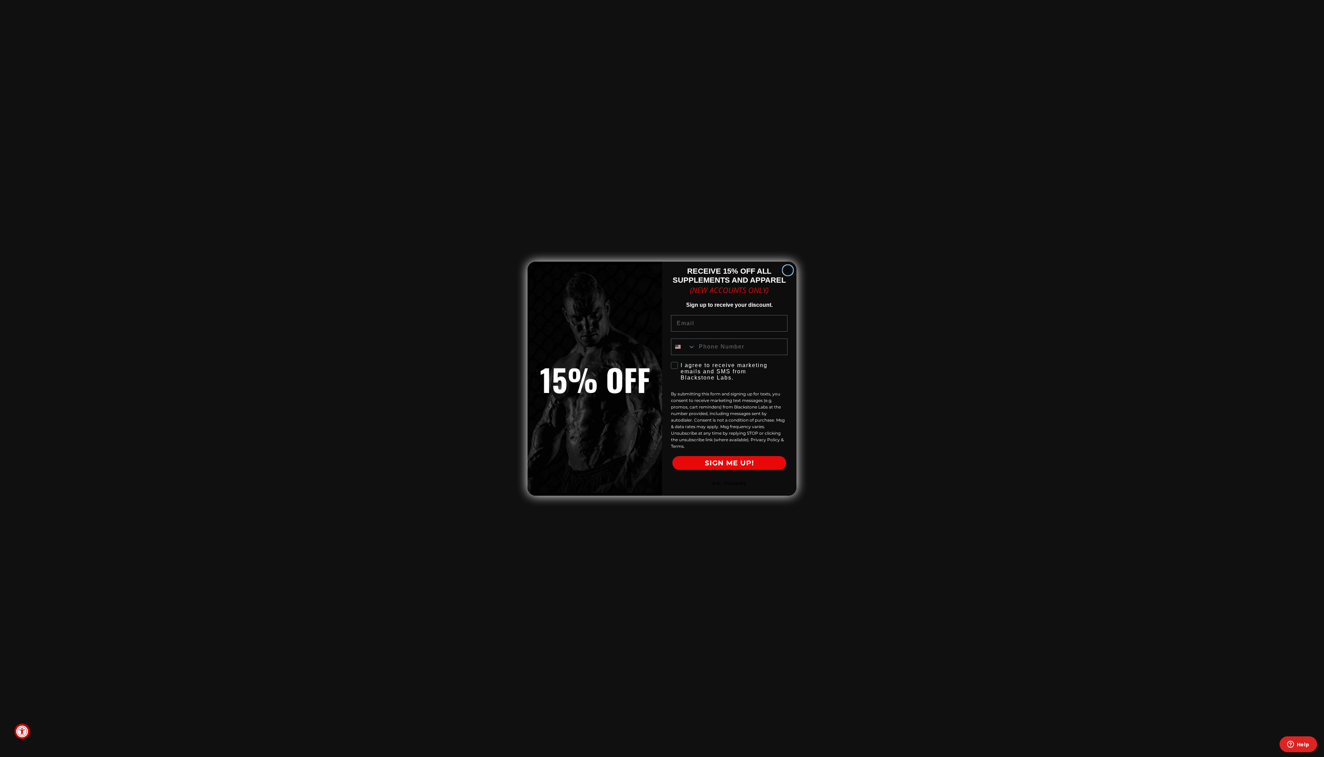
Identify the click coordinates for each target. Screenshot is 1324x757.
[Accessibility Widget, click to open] (22, 731)
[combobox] (683, 347)
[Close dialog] (788, 270)
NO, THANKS (729, 483)
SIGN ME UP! (729, 463)
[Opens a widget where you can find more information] (1298, 745)
